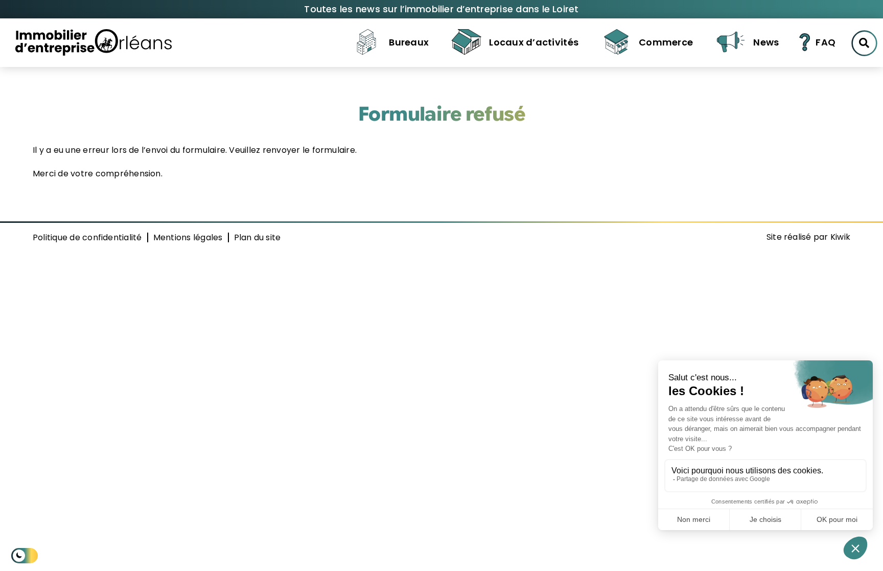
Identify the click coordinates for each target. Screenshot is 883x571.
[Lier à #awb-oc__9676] (864, 43)
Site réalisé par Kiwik (808, 237)
